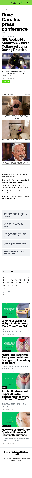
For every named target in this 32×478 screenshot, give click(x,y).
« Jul (3, 295)
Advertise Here (26, 458)
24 (4, 285)
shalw (3, 78)
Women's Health (6, 350)
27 (16, 285)
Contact (19, 460)
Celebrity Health (8, 36)
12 (12, 280)
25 (8, 285)
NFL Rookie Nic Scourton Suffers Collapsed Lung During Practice (15, 44)
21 (20, 283)
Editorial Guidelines (7, 458)
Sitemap (13, 460)
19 (12, 283)
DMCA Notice (17, 458)
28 (20, 285)
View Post (6, 81)
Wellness (4, 317)
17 (4, 283)
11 (8, 280)
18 (8, 283)
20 (16, 283)
